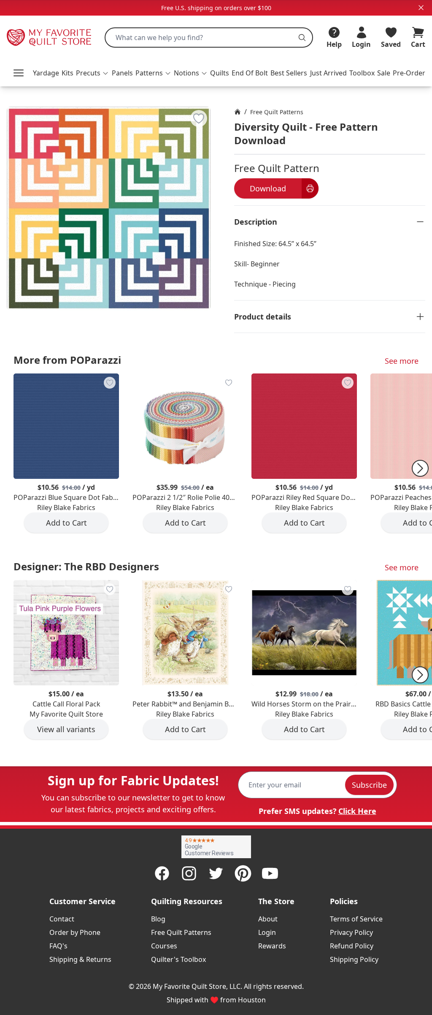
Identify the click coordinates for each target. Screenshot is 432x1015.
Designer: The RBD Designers (86, 566)
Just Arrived (328, 73)
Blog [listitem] (158, 919)
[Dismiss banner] (421, 7)
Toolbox (362, 73)
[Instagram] (189, 873)
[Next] (420, 468)
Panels (122, 73)
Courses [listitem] (164, 946)
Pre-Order (409, 73)
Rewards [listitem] (272, 946)
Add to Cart (66, 523)
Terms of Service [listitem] (356, 919)
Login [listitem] (267, 932)
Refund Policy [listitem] (351, 946)
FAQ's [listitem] (58, 946)
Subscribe (369, 785)
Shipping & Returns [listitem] (80, 959)
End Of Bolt (250, 73)
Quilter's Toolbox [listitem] (178, 959)
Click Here (357, 811)
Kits (67, 73)
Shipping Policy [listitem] (354, 959)
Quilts (219, 73)
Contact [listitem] (61, 919)
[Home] (237, 111)
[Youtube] (270, 873)
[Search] (302, 37)
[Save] (198, 118)
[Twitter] (216, 873)
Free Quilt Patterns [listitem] (181, 932)
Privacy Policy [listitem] (351, 932)
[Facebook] (162, 873)
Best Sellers (288, 73)
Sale (383, 73)
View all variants (66, 729)
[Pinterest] (243, 873)
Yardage (46, 73)
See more (401, 361)
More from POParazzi (67, 360)
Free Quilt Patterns (276, 112)
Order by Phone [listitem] (74, 932)
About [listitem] (268, 919)
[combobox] (209, 37)
